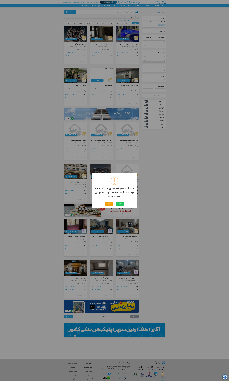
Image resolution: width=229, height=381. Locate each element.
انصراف (109, 204)
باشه (120, 204)
